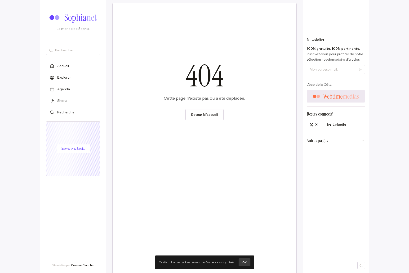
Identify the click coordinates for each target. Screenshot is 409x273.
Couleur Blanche (82, 265)
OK (244, 262)
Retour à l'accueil (204, 114)
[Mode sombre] (361, 265)
